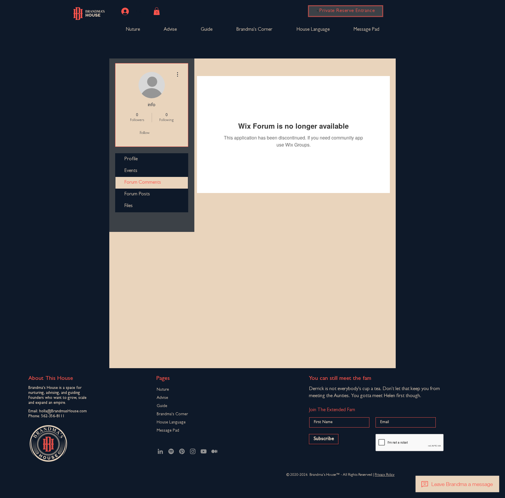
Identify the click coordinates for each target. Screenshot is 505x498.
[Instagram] (192, 451)
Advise (162, 398)
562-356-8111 (53, 416)
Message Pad (168, 431)
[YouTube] (203, 451)
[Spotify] (171, 451)
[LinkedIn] (160, 451)
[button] (156, 11)
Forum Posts (137, 194)
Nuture (163, 390)
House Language (171, 423)
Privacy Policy (385, 475)
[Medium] (214, 451)
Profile (131, 159)
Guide (162, 406)
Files (128, 206)
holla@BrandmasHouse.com (63, 411)
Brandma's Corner (172, 414)
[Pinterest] (182, 451)
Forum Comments (142, 182)
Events (130, 170)
